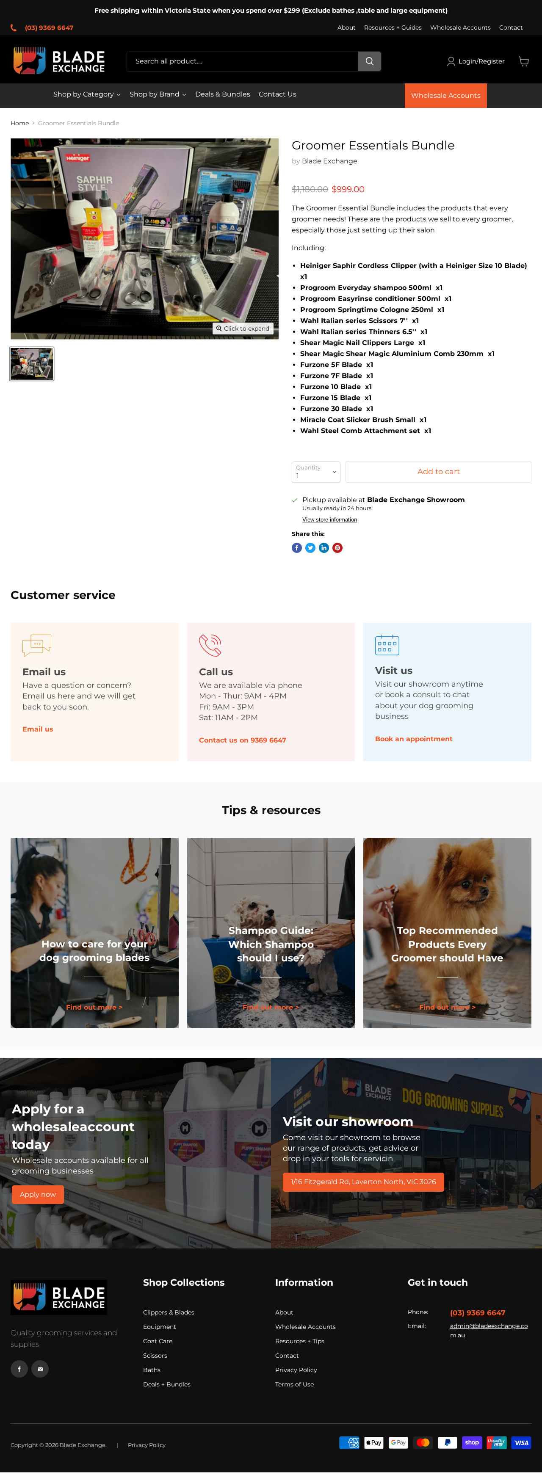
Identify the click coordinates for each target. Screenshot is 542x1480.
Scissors (155, 1355)
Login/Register (482, 61)
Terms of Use (294, 1384)
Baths (151, 1370)
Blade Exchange (329, 161)
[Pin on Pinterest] (337, 548)
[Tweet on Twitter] (310, 548)
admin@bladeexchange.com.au (489, 1330)
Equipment (159, 1327)
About (346, 27)
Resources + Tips (299, 1341)
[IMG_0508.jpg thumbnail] (32, 364)
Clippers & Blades (168, 1312)
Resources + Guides (393, 27)
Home (20, 123)
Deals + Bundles (167, 1384)
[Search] (369, 61)
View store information (329, 520)
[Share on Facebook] (297, 548)
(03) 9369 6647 (49, 27)
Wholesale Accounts (460, 27)
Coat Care (157, 1341)
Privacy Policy (296, 1370)
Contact (511, 27)
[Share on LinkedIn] (324, 548)
